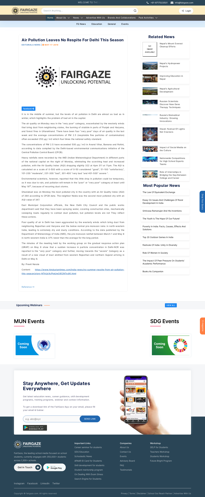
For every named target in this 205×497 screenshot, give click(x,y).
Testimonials (126, 469)
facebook (27, 108)
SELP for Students (159, 447)
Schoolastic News (83, 456)
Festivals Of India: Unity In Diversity (160, 245)
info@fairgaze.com (184, 2)
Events (125, 24)
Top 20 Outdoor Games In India (158, 237)
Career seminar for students (88, 447)
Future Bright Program (161, 460)
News (76, 17)
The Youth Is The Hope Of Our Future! (161, 218)
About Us (61, 17)
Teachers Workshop (159, 451)
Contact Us (125, 451)
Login (188, 10)
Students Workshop (159, 456)
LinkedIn (45, 483)
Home (50, 17)
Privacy (124, 493)
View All (170, 305)
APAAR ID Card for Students (88, 460)
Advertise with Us (95, 17)
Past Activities (146, 17)
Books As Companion (153, 271)
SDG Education (81, 451)
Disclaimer (141, 493)
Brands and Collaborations (122, 17)
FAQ (122, 465)
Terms (132, 493)
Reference (27, 287)
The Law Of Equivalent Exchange (159, 192)
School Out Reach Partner (160, 493)
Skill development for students (89, 465)
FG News (81, 24)
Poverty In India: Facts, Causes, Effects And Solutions (164, 228)
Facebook (32, 483)
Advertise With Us (182, 493)
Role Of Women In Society (155, 253)
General (112, 24)
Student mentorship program (88, 469)
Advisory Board (127, 460)
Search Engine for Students (87, 478)
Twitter (56, 483)
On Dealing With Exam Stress (88, 474)
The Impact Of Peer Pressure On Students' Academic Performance (163, 262)
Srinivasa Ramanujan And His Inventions (162, 210)
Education (97, 24)
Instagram (19, 483)
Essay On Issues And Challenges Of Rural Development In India (163, 201)
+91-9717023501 (159, 2)
